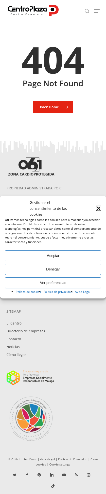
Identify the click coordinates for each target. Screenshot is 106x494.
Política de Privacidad (72, 459)
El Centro (13, 323)
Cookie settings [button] (59, 464)
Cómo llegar (16, 354)
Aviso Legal (82, 292)
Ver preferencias (53, 283)
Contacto (13, 339)
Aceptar (53, 256)
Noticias (13, 346)
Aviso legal (47, 459)
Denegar (53, 269)
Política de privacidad (57, 292)
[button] (98, 208)
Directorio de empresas (25, 331)
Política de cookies (28, 292)
